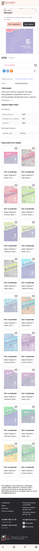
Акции (4, 505)
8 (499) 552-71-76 (9, 520)
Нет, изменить (14, 24)
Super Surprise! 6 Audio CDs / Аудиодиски (10, 176)
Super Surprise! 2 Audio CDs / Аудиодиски (27, 435)
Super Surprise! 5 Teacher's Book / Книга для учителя (10, 250)
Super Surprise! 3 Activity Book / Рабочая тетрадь (28, 361)
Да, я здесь (29, 24)
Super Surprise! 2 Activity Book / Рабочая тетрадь (28, 472)
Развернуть (6, 100)
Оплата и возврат (8, 511)
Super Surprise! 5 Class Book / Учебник (10, 287)
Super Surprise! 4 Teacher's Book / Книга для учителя (27, 287)
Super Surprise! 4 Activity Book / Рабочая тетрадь (10, 361)
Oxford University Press (24, 79)
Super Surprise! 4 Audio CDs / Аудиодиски (10, 324)
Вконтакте (29, 527)
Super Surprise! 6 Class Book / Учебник (27, 176)
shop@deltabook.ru (29, 520)
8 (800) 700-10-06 (9, 525)
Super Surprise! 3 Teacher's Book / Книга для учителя (10, 398)
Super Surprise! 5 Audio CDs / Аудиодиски (27, 250)
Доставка (5, 508)
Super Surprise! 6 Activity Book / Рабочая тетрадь (10, 213)
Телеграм (29, 523)
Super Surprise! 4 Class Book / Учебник (27, 324)
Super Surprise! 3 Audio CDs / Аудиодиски (27, 398)
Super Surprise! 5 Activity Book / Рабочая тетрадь (28, 213)
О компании (6, 503)
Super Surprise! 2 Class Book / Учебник (10, 472)
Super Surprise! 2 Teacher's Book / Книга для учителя (10, 435)
